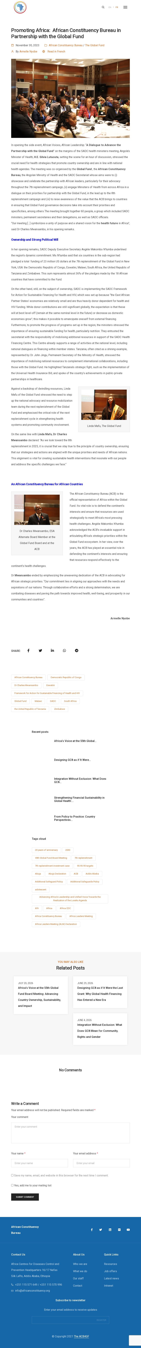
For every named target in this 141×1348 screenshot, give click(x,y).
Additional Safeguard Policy (49, 881)
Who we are (80, 1264)
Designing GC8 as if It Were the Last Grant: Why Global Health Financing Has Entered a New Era (100, 994)
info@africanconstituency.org (32, 1290)
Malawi (38, 701)
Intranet (108, 1285)
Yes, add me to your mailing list (32, 1185)
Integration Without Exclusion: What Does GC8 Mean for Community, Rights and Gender (99, 1031)
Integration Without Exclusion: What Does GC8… (80, 780)
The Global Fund (94, 45)
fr (117, 7)
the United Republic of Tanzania (30, 709)
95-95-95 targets (85, 866)
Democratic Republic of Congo (66, 677)
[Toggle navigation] (125, 7)
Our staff (78, 1278)
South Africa (70, 701)
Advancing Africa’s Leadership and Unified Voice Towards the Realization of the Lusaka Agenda (70, 899)
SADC (53, 701)
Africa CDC (65, 908)
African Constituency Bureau (66, 45)
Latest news (111, 1278)
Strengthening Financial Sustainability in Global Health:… (79, 799)
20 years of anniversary (46, 850)
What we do (80, 1271)
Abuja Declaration (57, 873)
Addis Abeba (92, 873)
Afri (37, 908)
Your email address (85, 1153)
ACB (76, 873)
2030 (67, 850)
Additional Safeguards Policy (84, 881)
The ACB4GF (81, 1336)
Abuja (38, 873)
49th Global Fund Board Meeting (51, 858)
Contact (77, 1285)
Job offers (110, 1271)
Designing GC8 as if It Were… (72, 760)
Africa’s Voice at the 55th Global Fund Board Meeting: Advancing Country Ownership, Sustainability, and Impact (39, 997)
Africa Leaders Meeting (81, 916)
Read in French (56, 51)
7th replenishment (83, 858)
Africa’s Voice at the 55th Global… (75, 741)
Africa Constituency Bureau (48, 916)
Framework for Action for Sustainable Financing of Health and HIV (47, 693)
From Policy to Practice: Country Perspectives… (74, 818)
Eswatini (50, 685)
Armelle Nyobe (28, 51)
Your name (18, 1153)
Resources (110, 1264)
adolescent (40, 889)
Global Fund (20, 701)
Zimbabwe (59, 709)
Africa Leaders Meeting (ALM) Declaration (56, 924)
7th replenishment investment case (52, 866)
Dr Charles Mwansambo (26, 685)
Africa (49, 908)
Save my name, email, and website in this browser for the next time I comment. (61, 1175)
